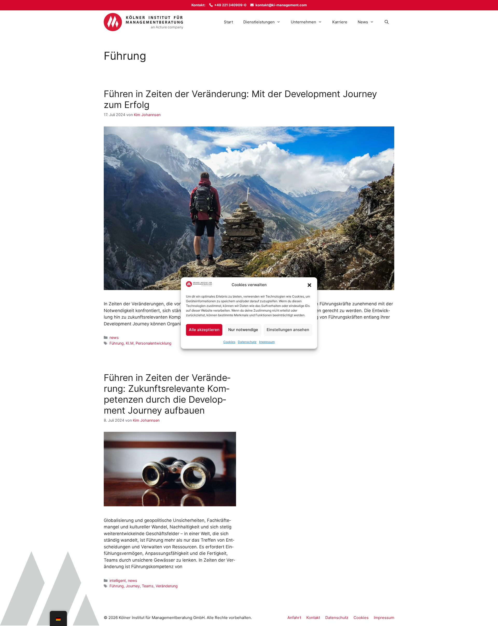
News (363, 21)
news (114, 337)
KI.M (130, 343)
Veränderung (167, 586)
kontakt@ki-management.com (281, 5)
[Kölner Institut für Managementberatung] (143, 22)
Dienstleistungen (259, 21)
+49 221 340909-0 (230, 5)
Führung (116, 343)
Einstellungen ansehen (288, 329)
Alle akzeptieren (204, 329)
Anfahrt (294, 617)
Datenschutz (247, 342)
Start (228, 21)
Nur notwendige (243, 329)
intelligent (117, 580)
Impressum (267, 342)
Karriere (339, 21)
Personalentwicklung (153, 343)
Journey (133, 586)
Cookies (229, 342)
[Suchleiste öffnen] (386, 22)
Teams (148, 586)
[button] (309, 285)
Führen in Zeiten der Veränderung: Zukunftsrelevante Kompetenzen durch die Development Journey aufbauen (167, 394)
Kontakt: (198, 5)
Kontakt (313, 617)
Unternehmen (303, 21)
